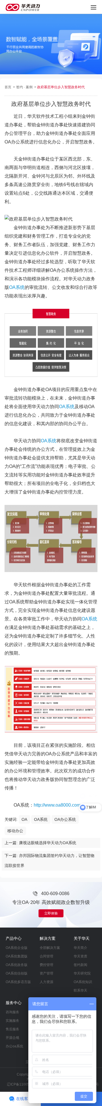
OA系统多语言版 (18, 982)
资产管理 (46, 973)
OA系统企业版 (16, 948)
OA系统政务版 (16, 965)
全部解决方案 (50, 948)
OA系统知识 (83, 982)
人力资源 (46, 982)
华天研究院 (82, 973)
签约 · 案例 (24, 87)
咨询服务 (12, 1012)
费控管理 (46, 965)
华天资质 (80, 956)
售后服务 (12, 1029)
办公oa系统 (14, 1046)
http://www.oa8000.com (57, 805)
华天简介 (80, 948)
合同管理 (46, 956)
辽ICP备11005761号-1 (24, 1084)
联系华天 (80, 990)
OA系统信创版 (16, 973)
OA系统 (17, 287)
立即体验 (51, 913)
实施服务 (12, 1021)
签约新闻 (80, 965)
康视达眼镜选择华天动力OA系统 (47, 842)
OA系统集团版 (16, 956)
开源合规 (12, 1038)
